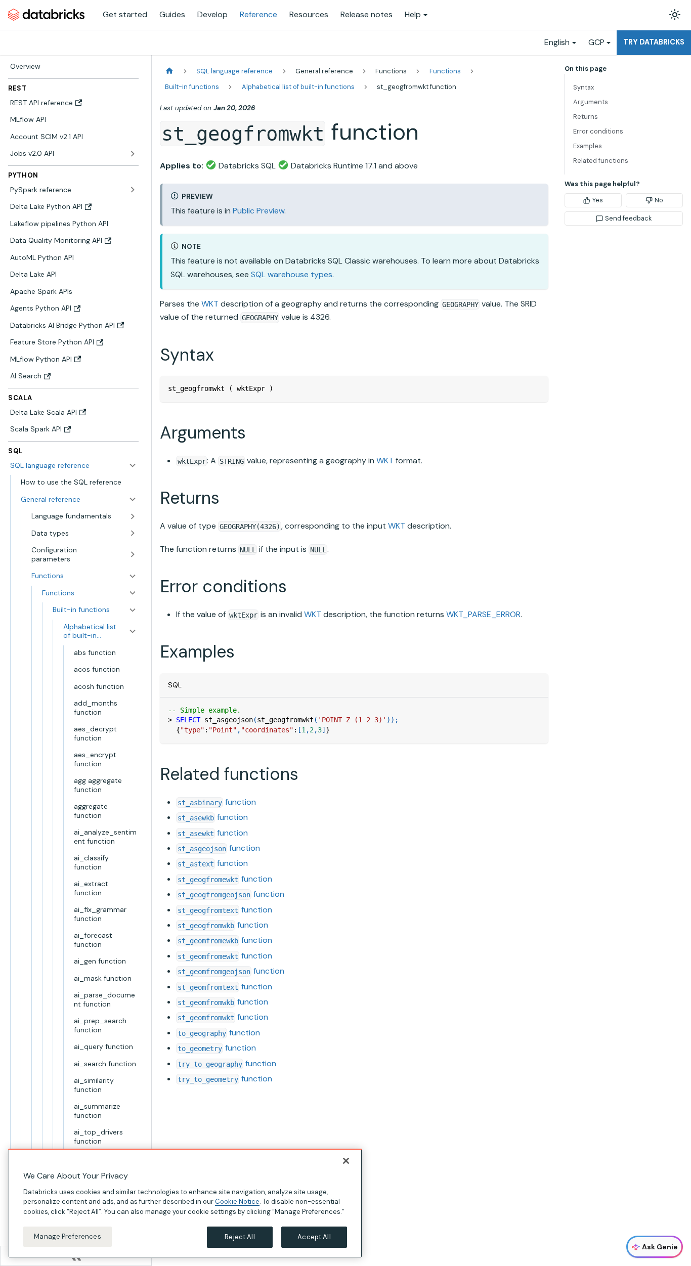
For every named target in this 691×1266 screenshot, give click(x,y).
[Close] (346, 1161)
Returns (585, 116)
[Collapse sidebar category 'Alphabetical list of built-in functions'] (132, 631)
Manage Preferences (67, 1236)
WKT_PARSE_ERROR (483, 614)
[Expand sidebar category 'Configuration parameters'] (132, 554)
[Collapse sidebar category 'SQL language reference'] (132, 465)
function (217, 802)
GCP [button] (596, 42)
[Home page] (169, 71)
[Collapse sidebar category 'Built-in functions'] (132, 610)
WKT (210, 303)
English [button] (557, 42)
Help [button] (413, 14)
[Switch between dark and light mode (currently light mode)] (675, 15)
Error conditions (598, 131)
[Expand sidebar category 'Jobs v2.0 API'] (132, 153)
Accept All (313, 1237)
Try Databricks (653, 42)
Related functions (600, 160)
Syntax (583, 87)
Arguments (590, 102)
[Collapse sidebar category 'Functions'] (132, 592)
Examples (587, 146)
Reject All (239, 1237)
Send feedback (628, 218)
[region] (185, 1203)
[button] (79, 499)
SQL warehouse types (291, 274)
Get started (125, 14)
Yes (597, 200)
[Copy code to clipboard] (536, 388)
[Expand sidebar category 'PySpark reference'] (132, 189)
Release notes (366, 14)
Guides (172, 14)
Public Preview (258, 210)
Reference (258, 14)
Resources (308, 14)
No (659, 200)
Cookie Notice (237, 1201)
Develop (212, 14)
